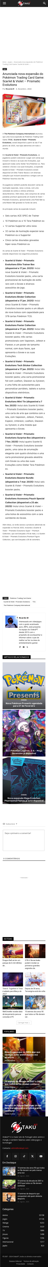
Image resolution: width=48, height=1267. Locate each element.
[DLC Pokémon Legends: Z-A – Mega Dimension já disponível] (24, 733)
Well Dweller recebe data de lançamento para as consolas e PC (12, 1014)
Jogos (10, 62)
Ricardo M (10, 89)
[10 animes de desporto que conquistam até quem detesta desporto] (9, 1196)
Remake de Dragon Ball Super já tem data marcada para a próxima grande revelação (23, 1108)
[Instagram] (15, 1156)
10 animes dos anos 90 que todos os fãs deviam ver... (35, 1014)
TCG (34, 602)
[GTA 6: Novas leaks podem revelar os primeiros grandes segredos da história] (35, 951)
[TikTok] (24, 1156)
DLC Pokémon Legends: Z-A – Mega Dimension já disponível (24, 751)
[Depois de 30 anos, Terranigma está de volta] (35, 979)
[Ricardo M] (11, 632)
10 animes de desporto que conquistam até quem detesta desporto (30, 1196)
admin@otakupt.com (19, 1148)
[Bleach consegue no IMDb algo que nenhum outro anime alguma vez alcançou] (24, 1050)
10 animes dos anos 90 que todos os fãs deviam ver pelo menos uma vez (31, 1170)
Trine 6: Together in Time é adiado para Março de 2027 (13, 991)
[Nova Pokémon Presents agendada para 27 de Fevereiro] (24, 685)
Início (4, 62)
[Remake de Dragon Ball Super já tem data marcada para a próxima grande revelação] (24, 1103)
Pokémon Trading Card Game (20, 598)
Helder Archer (10, 1060)
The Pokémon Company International (17, 605)
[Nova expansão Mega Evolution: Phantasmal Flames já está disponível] (24, 780)
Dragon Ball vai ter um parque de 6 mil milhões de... (12, 963)
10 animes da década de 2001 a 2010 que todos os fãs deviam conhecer (23, 1082)
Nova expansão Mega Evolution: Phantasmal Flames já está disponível (24, 799)
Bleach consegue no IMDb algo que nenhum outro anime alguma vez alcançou (22, 1055)
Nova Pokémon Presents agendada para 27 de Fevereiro (24, 704)
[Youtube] (41, 1156)
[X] (27, 646)
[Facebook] (20, 646)
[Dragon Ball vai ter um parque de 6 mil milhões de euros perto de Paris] (13, 951)
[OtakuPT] (24, 3)
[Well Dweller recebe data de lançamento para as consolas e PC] (13, 1002)
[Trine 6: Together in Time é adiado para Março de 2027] (13, 979)
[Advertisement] (24, 34)
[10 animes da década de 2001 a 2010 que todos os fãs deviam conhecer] (24, 1076)
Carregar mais (23, 1023)
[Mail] (24, 646)
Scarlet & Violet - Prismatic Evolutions (17, 602)
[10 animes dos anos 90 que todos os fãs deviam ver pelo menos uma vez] (35, 1002)
